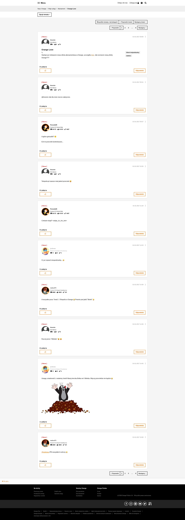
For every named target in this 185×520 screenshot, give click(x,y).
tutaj (92, 55)
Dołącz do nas (122, 3)
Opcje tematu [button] (44, 14)
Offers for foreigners (134, 513)
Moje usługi (52, 9)
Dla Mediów (79, 495)
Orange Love (47, 50)
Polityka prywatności (88, 513)
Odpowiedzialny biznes (56, 511)
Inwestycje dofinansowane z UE (42, 516)
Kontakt (99, 493)
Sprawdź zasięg (58, 493)
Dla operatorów (80, 491)
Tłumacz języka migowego (115, 511)
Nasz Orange (42, 9)
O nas (98, 491)
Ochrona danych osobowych (103, 513)
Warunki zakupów (75, 513)
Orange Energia (38, 513)
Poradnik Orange (136, 511)
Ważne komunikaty (50, 513)
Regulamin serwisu (63, 513)
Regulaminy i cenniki (39, 495)
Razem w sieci (68, 511)
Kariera (99, 495)
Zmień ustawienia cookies (82, 511)
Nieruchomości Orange (120, 513)
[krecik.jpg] (66, 398)
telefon (128, 55)
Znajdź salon (57, 491)
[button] (145, 36)
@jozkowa (45, 452)
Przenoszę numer (38, 491)
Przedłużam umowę (39, 493)
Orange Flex (37, 511)
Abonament (61, 9)
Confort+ (127, 511)
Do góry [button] (6, 481)
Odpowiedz (140, 70)
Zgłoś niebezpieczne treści (98, 511)
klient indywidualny (132, 52)
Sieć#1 (45, 511)
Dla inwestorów (80, 493)
